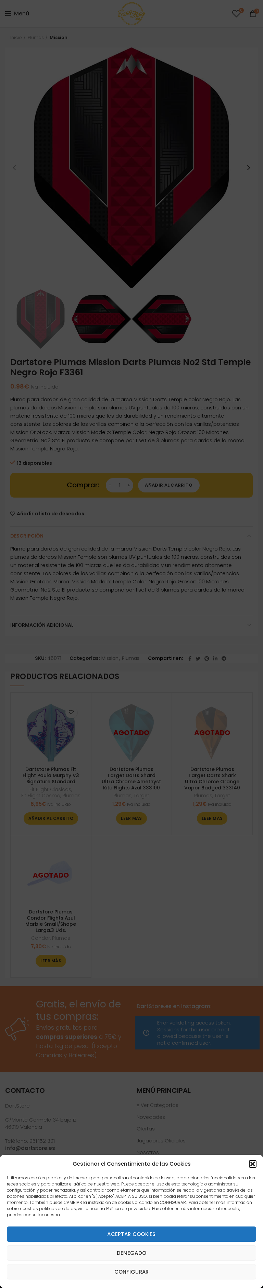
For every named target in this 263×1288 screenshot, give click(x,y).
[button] (252, 1164)
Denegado (131, 1253)
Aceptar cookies (131, 1234)
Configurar (131, 1271)
